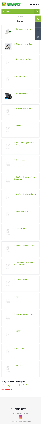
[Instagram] (20, 417)
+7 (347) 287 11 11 (34, 4)
